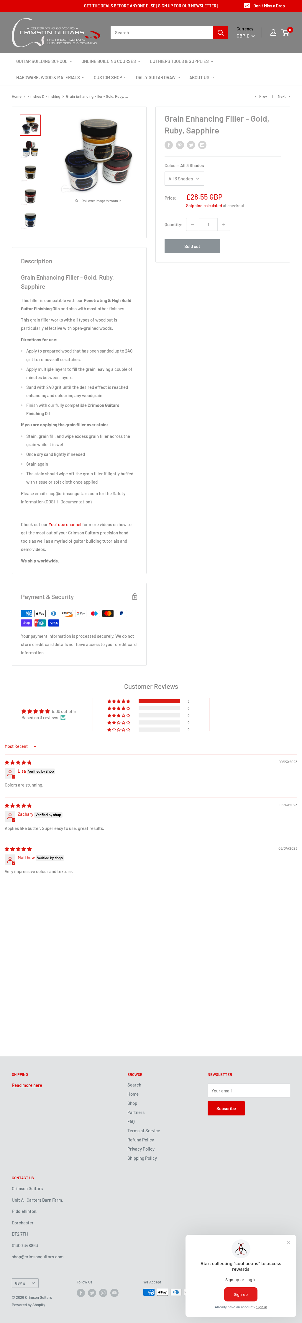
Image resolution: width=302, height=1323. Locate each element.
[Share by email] (202, 144)
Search (134, 1084)
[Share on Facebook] (169, 144)
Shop (132, 1103)
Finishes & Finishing (43, 96)
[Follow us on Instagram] (103, 1293)
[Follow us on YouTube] (114, 1293)
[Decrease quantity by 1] (192, 224)
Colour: (184, 165)
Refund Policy (140, 1139)
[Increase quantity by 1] (224, 224)
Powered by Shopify (28, 1304)
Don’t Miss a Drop (269, 5)
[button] (119, 701)
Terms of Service (143, 1130)
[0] (285, 32)
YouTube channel (65, 524)
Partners (136, 1112)
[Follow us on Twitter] (92, 1293)
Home (17, 96)
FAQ (131, 1121)
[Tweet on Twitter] (191, 144)
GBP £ (20, 1283)
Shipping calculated (204, 205)
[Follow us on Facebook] (81, 1293)
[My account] (273, 32)
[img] (18, 762)
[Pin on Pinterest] (180, 144)
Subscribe (226, 1108)
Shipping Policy (142, 1158)
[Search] (220, 32)
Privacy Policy (141, 1148)
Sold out (192, 246)
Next (282, 96)
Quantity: (174, 224)
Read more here (27, 1085)
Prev (263, 96)
